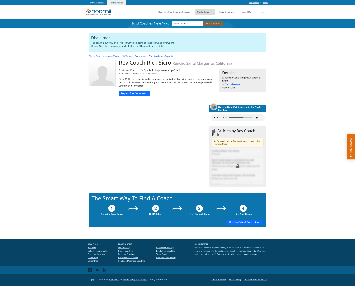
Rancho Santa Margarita (161, 56)
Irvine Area (140, 56)
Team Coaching (163, 254)
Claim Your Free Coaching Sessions (174, 11)
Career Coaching (125, 250)
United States (112, 56)
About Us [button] (246, 11)
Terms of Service (218, 279)
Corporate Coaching (96, 254)
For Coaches (254, 2)
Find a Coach (95, 56)
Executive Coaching (165, 247)
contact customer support (247, 254)
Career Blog (93, 260)
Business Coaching (126, 254)
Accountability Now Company (135, 279)
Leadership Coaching (165, 250)
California (127, 56)
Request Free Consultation (134, 93)
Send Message (232, 84)
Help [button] (262, 11)
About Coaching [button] (226, 11)
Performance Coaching (166, 257)
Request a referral (225, 254)
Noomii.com (114, 279)
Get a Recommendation (98, 250)
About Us (92, 247)
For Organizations (96, 2)
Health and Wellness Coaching (131, 260)
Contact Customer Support (255, 279)
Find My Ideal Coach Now (245, 222)
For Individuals (116, 2)
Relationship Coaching (128, 257)
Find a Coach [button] (204, 11)
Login (265, 2)
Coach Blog (93, 257)
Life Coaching (124, 247)
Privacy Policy (235, 279)
